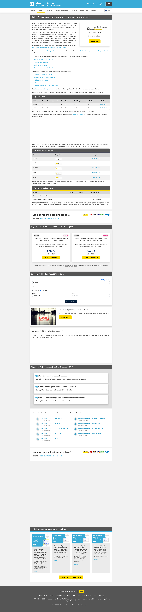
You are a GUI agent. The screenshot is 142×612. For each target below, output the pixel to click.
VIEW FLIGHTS (103, 104)
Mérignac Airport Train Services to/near (46, 85)
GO (109, 4)
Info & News (84, 10)
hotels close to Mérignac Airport (44, 89)
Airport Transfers (61, 10)
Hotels (93, 10)
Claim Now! (65, 317)
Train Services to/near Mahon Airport (45, 68)
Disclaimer (89, 595)
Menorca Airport (48, 4)
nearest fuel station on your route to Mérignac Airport (92, 51)
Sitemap (101, 595)
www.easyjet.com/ (78, 114)
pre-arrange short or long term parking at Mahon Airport (49, 47)
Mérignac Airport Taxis (41, 83)
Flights (40, 10)
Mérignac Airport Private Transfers (44, 77)
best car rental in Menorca (51, 456)
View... (36, 571)
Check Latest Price (51, 257)
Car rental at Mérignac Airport (43, 74)
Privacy (96, 595)
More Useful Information (71, 577)
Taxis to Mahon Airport (41, 65)
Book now (94, 41)
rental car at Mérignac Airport (48, 51)
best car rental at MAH (49, 218)
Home (33, 10)
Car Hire (49, 10)
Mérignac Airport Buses (41, 80)
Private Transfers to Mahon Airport (44, 59)
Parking (74, 10)
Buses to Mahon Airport (41, 62)
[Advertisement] (71, 130)
